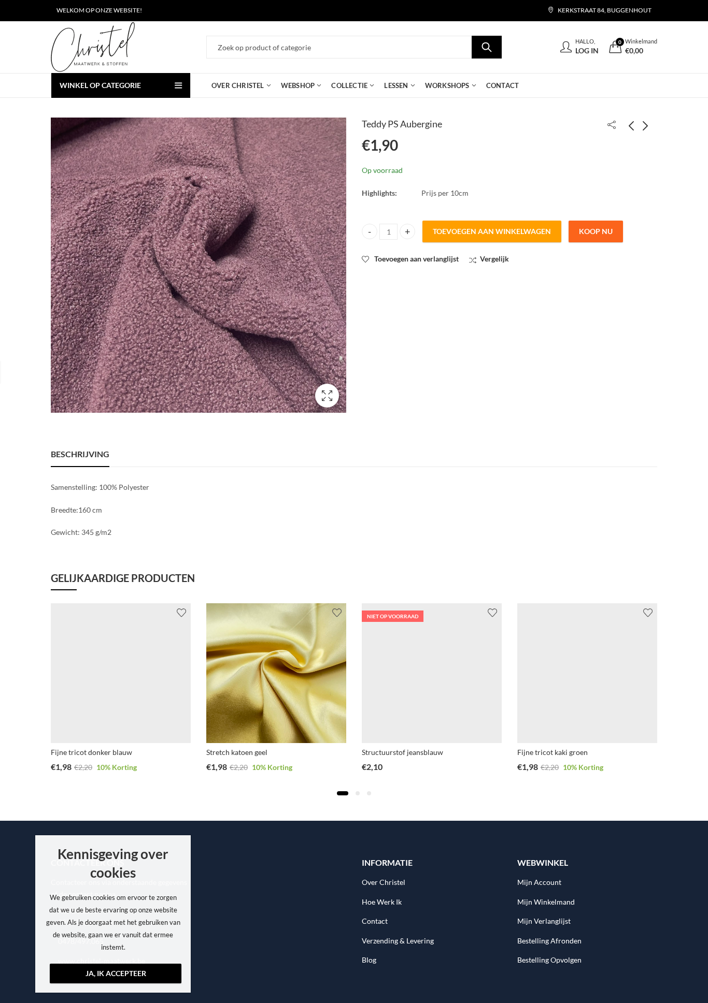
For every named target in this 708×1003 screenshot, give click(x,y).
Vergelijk (494, 258)
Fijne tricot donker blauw (91, 752)
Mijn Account (539, 882)
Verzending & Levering (398, 940)
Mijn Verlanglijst (544, 921)
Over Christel (383, 882)
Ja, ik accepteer (116, 973)
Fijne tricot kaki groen (552, 752)
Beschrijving (80, 454)
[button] (342, 793)
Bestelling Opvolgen (549, 959)
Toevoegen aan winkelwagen (492, 231)
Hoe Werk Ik (382, 901)
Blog (369, 959)
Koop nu (596, 231)
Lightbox (327, 396)
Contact (375, 921)
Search (487, 47)
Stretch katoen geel (236, 752)
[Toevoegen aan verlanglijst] (181, 612)
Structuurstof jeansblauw (402, 752)
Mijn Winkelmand (546, 901)
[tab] (80, 454)
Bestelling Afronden (549, 940)
